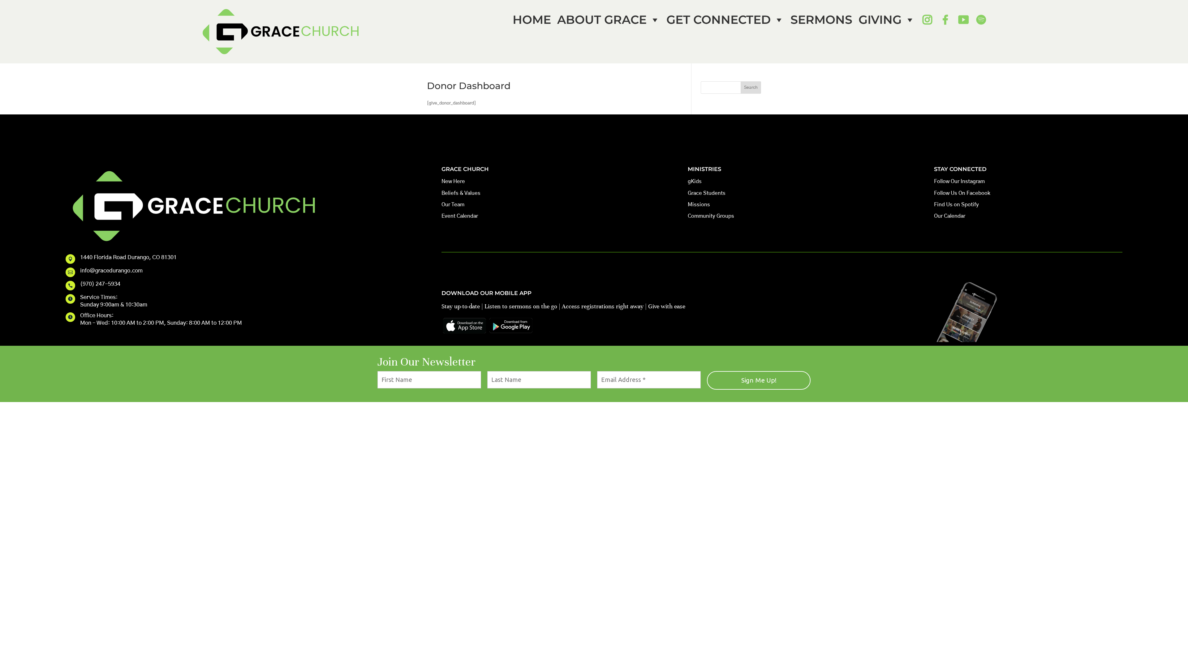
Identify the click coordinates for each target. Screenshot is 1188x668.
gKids (695, 181)
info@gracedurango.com (111, 271)
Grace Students (706, 193)
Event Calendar (459, 216)
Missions (699, 204)
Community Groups (711, 216)
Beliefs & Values (460, 193)
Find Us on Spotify (956, 204)
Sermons (821, 20)
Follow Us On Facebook (962, 193)
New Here (453, 181)
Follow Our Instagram (959, 181)
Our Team (452, 204)
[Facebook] (945, 20)
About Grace (602, 20)
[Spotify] (981, 20)
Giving (880, 20)
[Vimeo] (963, 20)
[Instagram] (927, 20)
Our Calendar (949, 216)
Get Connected (718, 20)
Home (532, 20)
